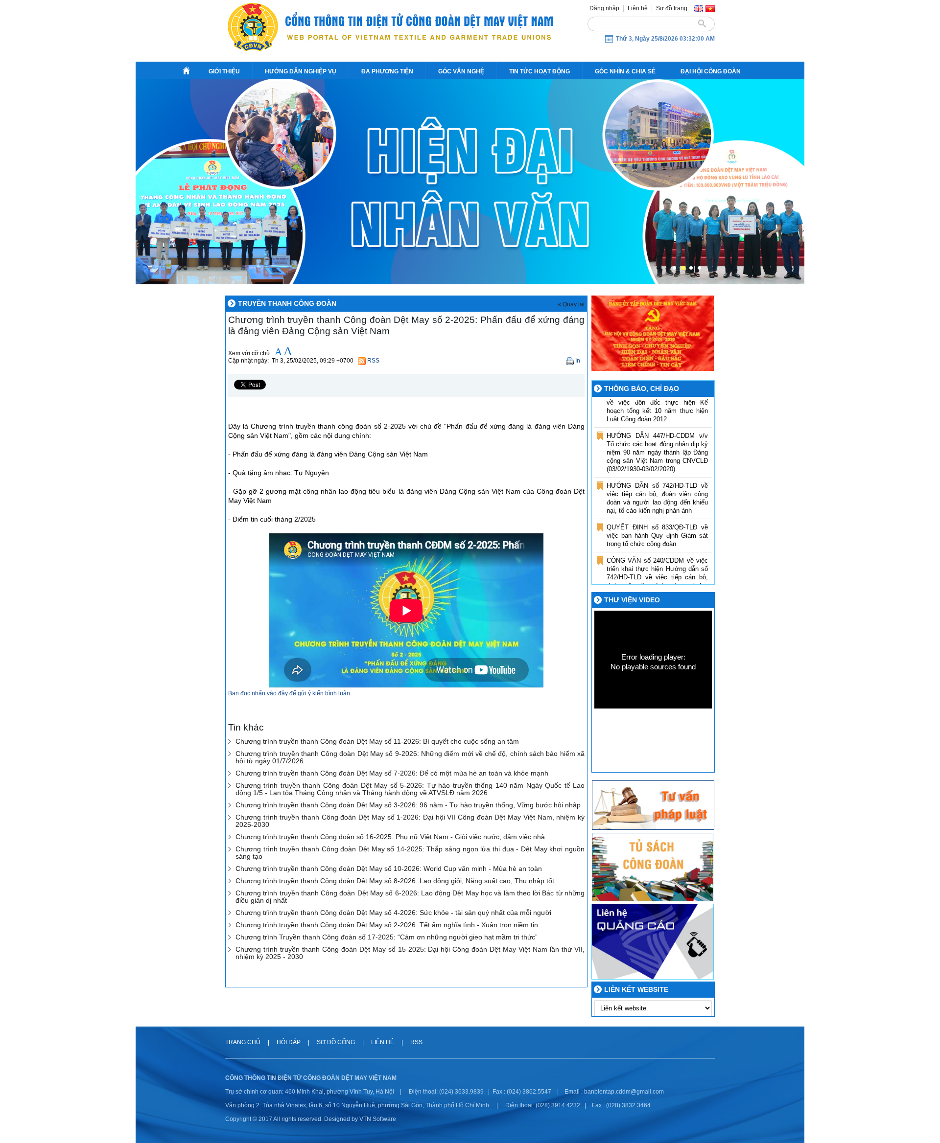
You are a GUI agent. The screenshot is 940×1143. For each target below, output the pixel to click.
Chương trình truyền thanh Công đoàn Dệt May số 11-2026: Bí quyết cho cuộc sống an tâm (377, 741)
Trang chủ (243, 1042)
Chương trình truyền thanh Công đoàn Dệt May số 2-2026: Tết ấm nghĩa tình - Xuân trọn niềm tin (386, 925)
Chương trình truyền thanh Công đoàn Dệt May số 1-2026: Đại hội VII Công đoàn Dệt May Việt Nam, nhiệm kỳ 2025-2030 (410, 821)
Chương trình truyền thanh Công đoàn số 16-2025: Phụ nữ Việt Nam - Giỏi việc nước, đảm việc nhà (390, 837)
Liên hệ (638, 8)
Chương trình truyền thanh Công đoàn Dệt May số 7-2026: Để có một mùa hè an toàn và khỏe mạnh (391, 773)
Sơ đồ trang (671, 8)
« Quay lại (571, 304)
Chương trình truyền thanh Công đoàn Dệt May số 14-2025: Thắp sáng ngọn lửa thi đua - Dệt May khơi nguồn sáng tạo (410, 853)
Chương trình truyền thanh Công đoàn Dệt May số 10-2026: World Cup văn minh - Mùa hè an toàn (388, 868)
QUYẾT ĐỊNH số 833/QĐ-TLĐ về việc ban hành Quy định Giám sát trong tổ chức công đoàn (657, 518)
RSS (416, 1042)
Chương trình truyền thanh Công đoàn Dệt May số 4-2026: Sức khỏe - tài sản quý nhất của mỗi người (393, 912)
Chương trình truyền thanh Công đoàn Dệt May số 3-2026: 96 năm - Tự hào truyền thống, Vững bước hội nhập (408, 805)
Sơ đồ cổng (336, 1042)
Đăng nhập (604, 8)
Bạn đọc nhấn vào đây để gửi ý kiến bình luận (289, 693)
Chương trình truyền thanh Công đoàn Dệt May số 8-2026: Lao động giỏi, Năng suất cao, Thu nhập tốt (394, 881)
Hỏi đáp (289, 1042)
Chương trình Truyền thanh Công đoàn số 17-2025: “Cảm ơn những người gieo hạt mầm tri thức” (386, 937)
